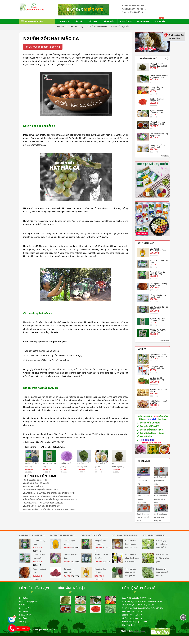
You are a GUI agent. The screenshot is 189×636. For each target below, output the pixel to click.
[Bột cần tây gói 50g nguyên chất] (143, 333)
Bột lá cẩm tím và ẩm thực (124, 535)
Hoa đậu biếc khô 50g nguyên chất (159, 135)
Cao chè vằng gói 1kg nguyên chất (159, 308)
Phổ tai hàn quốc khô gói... (101, 556)
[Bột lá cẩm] (65, 600)
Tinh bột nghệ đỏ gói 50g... (70, 542)
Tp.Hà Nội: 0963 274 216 (135, 9)
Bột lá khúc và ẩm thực (154, 535)
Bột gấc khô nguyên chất (29, 601)
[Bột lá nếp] (95, 600)
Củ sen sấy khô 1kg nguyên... (39, 556)
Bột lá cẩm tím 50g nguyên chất (158, 88)
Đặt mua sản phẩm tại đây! (43, 46)
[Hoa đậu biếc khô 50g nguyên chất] (143, 137)
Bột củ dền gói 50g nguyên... (69, 570)
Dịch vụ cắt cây (25, 615)
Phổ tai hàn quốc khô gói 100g (159, 261)
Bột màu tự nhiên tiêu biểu (62, 535)
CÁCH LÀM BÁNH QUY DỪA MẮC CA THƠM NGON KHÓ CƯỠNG (49, 509)
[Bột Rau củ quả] (152, 219)
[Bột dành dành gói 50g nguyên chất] (143, 125)
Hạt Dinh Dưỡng (76, 27)
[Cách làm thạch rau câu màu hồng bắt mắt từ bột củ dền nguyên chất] (161, 508)
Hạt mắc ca (28, 322)
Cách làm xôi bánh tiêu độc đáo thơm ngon (131, 544)
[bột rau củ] (152, 179)
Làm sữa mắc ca (32, 360)
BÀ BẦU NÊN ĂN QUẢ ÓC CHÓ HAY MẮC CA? (42, 506)
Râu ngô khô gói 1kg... (39, 570)
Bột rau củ (23, 605)
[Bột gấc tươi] (95, 609)
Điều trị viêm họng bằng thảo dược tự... (162, 572)
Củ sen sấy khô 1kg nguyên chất (158, 296)
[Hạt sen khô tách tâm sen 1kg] (143, 392)
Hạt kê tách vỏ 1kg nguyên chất (157, 146)
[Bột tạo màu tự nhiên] (152, 434)
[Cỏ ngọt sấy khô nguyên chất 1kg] (143, 380)
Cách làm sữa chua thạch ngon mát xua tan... (132, 558)
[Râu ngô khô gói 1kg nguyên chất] (143, 286)
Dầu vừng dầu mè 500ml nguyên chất (158, 250)
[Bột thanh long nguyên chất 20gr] (143, 370)
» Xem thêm (164, 156)
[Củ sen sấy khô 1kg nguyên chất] (143, 298)
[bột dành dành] (65, 609)
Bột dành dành (25, 608)
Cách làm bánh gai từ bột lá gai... (160, 480)
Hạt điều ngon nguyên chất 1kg (159, 402)
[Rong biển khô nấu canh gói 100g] (143, 275)
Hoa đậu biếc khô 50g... (70, 556)
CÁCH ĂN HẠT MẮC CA (33, 486)
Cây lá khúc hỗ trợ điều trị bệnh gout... (162, 558)
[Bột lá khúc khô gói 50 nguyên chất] (143, 113)
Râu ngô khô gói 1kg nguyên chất (158, 285)
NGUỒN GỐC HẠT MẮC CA (121, 27)
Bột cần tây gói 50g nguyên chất (158, 331)
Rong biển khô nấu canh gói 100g (157, 273)
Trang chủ (63, 27)
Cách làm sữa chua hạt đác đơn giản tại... (130, 572)
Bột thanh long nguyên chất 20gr (157, 367)
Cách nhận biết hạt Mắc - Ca (35, 480)
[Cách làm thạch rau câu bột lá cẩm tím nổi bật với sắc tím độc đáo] (161, 490)
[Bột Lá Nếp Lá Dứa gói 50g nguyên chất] (143, 78)
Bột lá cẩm (23, 598)
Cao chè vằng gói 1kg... (39, 542)
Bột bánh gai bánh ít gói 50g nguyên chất (158, 65)
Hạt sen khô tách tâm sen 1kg (159, 390)
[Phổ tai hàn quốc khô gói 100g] (143, 264)
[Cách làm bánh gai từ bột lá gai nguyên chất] (161, 471)
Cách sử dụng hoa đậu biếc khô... (142, 480)
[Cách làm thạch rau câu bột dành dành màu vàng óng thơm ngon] (143, 490)
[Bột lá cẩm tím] (110, 600)
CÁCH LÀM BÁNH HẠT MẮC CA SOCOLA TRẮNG (43, 503)
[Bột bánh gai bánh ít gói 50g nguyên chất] (143, 67)
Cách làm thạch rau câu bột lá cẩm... (160, 499)
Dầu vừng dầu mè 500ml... (100, 570)
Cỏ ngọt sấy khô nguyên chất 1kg (157, 379)
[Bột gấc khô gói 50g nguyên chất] (143, 102)
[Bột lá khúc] (152, 42)
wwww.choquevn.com (141, 631)
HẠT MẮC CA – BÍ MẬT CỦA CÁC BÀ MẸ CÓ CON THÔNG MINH (49, 493)
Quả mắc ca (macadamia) (97, 27)
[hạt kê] (80, 609)
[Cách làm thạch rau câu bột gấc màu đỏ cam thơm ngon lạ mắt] (143, 508)
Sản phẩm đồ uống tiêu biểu (32, 535)
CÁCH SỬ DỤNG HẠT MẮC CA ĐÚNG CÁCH (41, 490)
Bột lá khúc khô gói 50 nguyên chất (158, 111)
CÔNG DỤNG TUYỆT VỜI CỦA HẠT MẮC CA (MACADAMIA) (47, 496)
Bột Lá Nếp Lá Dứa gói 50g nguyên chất (159, 77)
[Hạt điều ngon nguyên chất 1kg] (143, 404)
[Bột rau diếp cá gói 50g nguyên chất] (143, 321)
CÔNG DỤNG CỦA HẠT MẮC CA (36, 483)
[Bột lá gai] (110, 609)
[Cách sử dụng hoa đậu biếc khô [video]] (143, 471)
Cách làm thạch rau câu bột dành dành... (143, 499)
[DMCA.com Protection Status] (160, 631)
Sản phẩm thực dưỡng (91, 535)
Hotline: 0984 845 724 (133, 12)
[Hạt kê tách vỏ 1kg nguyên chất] (143, 148)
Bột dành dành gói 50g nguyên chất (157, 123)
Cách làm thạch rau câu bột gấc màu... (143, 517)
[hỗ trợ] (12, 619)
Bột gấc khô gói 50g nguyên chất (158, 100)
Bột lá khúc (23, 611)
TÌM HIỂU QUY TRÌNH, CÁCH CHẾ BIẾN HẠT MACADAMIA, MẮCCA (50, 499)
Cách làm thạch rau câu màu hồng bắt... (160, 517)
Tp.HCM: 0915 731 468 (134, 5)
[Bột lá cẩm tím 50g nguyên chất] (143, 90)
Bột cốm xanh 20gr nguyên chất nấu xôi (158, 356)
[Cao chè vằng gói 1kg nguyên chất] (143, 309)
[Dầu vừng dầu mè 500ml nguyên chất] (143, 252)
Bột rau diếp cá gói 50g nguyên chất (158, 319)
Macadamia (28, 54)
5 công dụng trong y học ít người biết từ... (162, 544)
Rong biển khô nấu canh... (100, 542)
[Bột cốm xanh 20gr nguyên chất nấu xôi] (143, 359)
